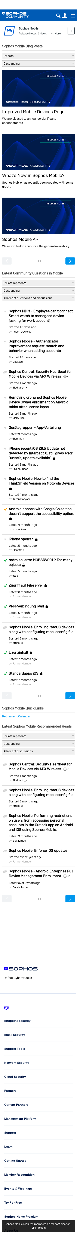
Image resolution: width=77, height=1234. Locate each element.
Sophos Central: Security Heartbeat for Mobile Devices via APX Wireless (40, 374)
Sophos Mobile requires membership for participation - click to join (38, 1225)
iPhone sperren (21, 539)
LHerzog (17, 362)
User (64, 16)
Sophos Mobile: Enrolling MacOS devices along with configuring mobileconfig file (41, 629)
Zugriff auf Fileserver (26, 585)
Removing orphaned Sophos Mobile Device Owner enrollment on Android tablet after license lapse (38, 402)
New (71, 30)
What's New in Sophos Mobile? (33, 175)
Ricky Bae (18, 418)
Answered (5, 560)
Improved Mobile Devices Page (33, 112)
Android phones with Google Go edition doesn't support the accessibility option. (41, 511)
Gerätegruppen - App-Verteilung (35, 427)
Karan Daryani (21, 499)
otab (15, 576)
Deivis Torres (20, 887)
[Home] (21, 15)
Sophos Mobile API (21, 239)
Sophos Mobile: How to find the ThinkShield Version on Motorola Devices (42, 481)
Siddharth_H (20, 387)
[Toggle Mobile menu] (71, 16)
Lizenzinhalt (18, 652)
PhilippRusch (20, 469)
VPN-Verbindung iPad (26, 606)
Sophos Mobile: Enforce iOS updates (38, 850)
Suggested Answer (5, 509)
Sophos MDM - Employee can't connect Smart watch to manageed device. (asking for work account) (41, 316)
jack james (19, 840)
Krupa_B (17, 643)
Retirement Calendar (16, 716)
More (58, 33)
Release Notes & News (33, 33)
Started (22, 327)
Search (58, 16)
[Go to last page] (40, 261)
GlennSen (18, 438)
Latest (23, 434)
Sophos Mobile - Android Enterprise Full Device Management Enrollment (41, 873)
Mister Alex (19, 529)
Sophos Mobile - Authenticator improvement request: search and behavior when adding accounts (36, 346)
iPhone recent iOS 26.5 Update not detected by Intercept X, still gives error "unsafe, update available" (41, 453)
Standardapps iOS (23, 673)
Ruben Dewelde (21, 331)
